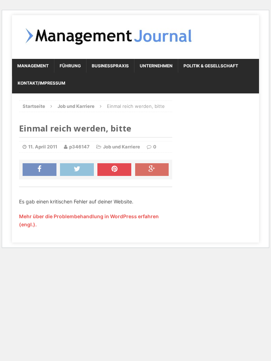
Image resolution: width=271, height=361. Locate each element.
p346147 (79, 146)
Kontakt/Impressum (41, 83)
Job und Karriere (121, 146)
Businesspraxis (110, 65)
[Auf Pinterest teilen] (114, 169)
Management (33, 65)
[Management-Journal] (135, 37)
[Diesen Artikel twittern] (77, 169)
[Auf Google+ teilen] (152, 169)
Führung (70, 65)
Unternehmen (156, 65)
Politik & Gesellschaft (210, 65)
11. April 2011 (42, 146)
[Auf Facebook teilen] (39, 169)
